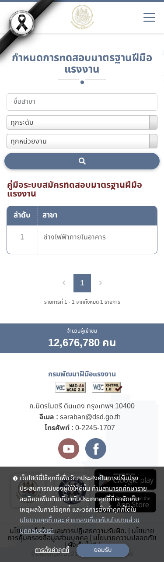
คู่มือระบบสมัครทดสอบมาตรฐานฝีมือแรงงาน (74, 189)
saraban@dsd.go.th (90, 417)
